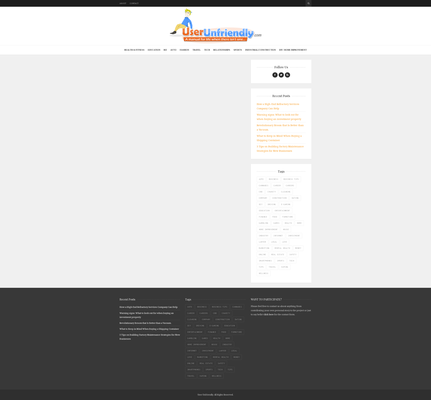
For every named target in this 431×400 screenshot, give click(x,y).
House (286, 229)
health (288, 223)
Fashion (184, 49)
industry (263, 236)
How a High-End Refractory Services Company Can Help (149, 306)
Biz (165, 49)
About (123, 3)
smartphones (265, 261)
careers (290, 186)
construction (279, 198)
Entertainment (282, 211)
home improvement (268, 229)
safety (292, 254)
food (274, 217)
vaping (284, 267)
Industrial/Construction (260, 49)
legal (274, 242)
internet (278, 236)
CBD (260, 192)
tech (291, 261)
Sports (238, 49)
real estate (277, 254)
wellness (263, 273)
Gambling (263, 223)
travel (272, 267)
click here (269, 314)
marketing (264, 248)
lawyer (262, 242)
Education (154, 49)
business (273, 179)
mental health (282, 248)
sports (280, 261)
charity (272, 192)
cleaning (286, 192)
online (262, 254)
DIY (260, 204)
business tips (291, 179)
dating (295, 198)
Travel (196, 49)
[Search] (308, 3)
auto (261, 179)
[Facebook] (275, 75)
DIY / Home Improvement (293, 49)
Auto (173, 49)
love (284, 242)
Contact (134, 3)
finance (263, 217)
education (264, 211)
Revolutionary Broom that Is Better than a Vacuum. (145, 322)
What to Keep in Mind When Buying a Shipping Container (149, 328)
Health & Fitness (134, 49)
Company (263, 198)
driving (272, 204)
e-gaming (286, 204)
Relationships (221, 49)
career (277, 186)
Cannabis (263, 186)
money (298, 248)
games (276, 223)
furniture (287, 217)
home (299, 223)
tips (261, 267)
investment (294, 236)
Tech (207, 49)
